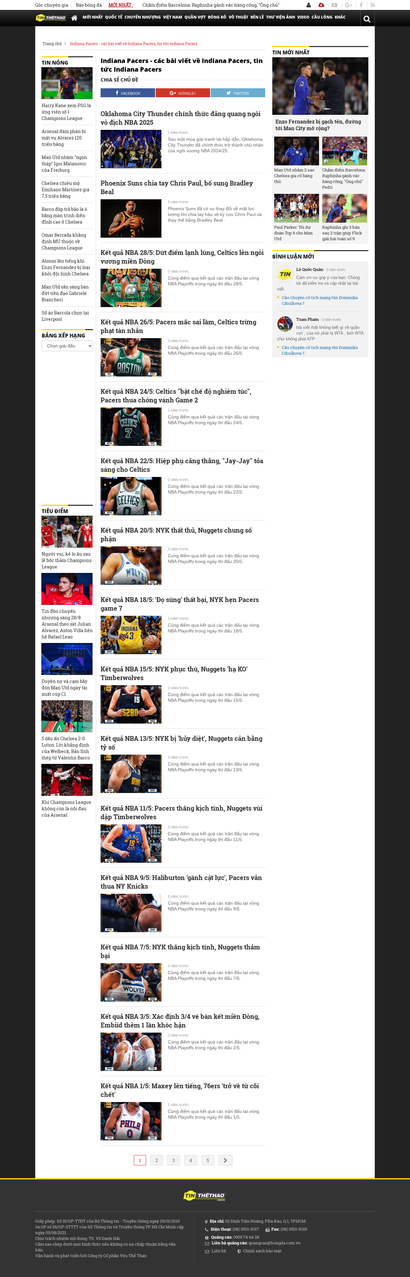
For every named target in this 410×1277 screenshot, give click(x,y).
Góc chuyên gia (51, 5)
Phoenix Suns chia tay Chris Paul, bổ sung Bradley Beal (177, 187)
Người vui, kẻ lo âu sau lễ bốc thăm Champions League (67, 560)
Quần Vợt (195, 17)
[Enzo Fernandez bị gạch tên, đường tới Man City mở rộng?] (320, 86)
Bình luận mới (293, 256)
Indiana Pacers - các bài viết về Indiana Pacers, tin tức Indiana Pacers (133, 43)
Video (303, 17)
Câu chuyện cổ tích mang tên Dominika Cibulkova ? (320, 300)
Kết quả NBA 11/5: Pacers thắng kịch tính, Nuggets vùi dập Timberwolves (181, 812)
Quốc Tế (113, 17)
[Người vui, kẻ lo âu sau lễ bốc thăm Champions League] (67, 532)
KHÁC (340, 17)
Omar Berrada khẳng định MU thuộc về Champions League (64, 241)
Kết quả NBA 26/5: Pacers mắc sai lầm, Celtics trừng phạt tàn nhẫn (178, 326)
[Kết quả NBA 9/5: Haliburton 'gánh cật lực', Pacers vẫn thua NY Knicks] (131, 913)
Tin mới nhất (290, 52)
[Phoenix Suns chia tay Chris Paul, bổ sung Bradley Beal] (131, 218)
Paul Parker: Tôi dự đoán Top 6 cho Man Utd (293, 233)
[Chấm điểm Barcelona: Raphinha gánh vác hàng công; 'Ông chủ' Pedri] (344, 151)
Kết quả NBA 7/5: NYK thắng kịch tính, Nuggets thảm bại (180, 951)
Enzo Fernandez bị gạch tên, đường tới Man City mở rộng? (318, 124)
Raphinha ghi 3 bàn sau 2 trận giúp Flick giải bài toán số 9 (342, 233)
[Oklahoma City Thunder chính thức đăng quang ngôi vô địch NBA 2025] (131, 149)
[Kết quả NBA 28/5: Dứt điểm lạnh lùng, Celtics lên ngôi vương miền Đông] (131, 288)
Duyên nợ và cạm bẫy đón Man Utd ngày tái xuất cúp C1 (64, 687)
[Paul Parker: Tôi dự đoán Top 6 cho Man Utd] (296, 208)
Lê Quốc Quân (309, 269)
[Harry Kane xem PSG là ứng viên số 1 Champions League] (67, 83)
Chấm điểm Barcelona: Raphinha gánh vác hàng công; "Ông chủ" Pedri (196, 5)
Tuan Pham (307, 319)
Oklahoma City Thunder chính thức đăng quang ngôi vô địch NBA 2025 (180, 117)
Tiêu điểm (55, 511)
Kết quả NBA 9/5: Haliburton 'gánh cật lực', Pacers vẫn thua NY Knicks (181, 881)
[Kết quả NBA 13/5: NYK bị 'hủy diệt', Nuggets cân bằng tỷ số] (131, 774)
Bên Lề (257, 17)
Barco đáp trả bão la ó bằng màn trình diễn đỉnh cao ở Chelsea (64, 215)
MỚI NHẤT (93, 17)
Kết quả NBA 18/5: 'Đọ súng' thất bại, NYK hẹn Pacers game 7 (180, 603)
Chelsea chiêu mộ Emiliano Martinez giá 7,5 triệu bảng (65, 189)
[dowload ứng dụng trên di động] (321, 5)
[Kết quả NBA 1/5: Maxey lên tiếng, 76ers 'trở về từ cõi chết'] (131, 1121)
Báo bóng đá (89, 5)
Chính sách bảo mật (262, 1251)
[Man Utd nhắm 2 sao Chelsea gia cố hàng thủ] (296, 151)
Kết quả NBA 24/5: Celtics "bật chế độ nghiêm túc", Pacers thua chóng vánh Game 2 (176, 395)
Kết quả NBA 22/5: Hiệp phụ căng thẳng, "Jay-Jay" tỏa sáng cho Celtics (182, 464)
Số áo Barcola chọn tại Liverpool (65, 316)
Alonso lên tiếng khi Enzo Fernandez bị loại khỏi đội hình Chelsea (66, 267)
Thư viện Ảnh (280, 17)
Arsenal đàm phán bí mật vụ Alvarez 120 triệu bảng (64, 137)
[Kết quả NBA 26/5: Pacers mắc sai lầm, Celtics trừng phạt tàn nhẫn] (131, 357)
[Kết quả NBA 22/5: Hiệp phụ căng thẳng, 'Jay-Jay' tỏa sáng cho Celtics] (131, 496)
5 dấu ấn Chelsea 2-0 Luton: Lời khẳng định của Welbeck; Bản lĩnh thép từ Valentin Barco (66, 748)
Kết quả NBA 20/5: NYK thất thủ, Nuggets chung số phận (176, 534)
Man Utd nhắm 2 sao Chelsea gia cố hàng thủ (294, 175)
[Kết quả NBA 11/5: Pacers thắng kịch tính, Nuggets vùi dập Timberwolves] (131, 843)
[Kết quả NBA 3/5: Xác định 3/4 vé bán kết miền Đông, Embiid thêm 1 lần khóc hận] (131, 1052)
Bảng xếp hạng (63, 335)
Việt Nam (172, 17)
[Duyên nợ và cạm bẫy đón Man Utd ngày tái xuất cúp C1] (67, 659)
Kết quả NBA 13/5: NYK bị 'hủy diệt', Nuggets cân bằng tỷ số (181, 742)
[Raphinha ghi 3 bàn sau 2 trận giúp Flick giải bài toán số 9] (344, 208)
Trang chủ (52, 43)
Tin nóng (55, 62)
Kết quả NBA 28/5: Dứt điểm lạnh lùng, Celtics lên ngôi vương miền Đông (182, 256)
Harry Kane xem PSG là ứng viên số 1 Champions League (66, 111)
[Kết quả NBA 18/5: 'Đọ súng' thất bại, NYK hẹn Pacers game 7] (131, 635)
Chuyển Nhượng (143, 17)
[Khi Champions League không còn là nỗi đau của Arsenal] (67, 780)
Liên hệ (219, 1251)
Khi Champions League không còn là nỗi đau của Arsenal (66, 808)
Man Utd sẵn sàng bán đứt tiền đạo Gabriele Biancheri (65, 293)
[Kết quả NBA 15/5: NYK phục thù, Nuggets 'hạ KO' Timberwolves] (131, 704)
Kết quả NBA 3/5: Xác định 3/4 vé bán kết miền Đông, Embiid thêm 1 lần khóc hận (180, 1020)
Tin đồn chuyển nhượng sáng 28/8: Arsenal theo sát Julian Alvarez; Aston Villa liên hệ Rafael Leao (67, 624)
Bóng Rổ (217, 17)
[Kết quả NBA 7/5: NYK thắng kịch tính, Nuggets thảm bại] (131, 982)
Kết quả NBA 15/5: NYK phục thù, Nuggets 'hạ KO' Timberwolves (174, 673)
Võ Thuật (238, 17)
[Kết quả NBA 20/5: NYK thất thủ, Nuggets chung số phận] (131, 565)
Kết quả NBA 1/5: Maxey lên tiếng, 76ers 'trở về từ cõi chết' (180, 1090)
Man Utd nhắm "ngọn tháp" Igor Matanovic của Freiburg (64, 163)
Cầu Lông (322, 17)
